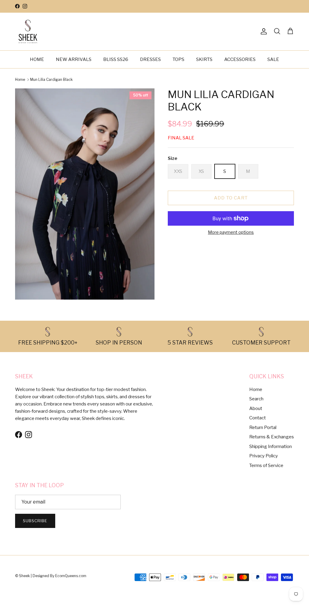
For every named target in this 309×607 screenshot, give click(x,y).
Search (256, 399)
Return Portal (262, 427)
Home (20, 79)
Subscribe (35, 520)
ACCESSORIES (240, 59)
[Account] (262, 31)
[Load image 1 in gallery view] (84, 194)
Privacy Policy (263, 456)
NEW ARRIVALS (73, 59)
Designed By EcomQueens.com (59, 576)
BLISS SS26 (115, 59)
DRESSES (150, 59)
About (255, 408)
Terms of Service (266, 465)
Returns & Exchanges (271, 437)
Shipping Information (270, 446)
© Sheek (23, 576)
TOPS (178, 59)
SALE (273, 59)
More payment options (231, 232)
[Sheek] (28, 31)
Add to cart (231, 198)
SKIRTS (204, 59)
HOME (37, 59)
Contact (257, 418)
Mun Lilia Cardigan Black (51, 79)
